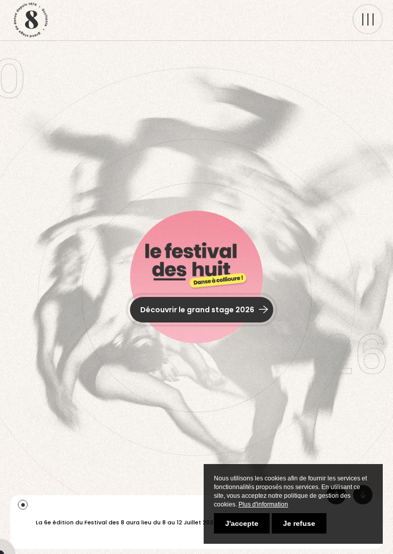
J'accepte (241, 523)
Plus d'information (263, 504)
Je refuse (299, 523)
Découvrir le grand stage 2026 (198, 310)
